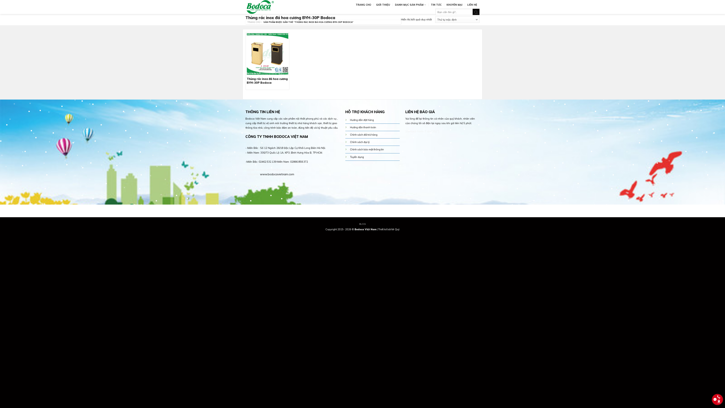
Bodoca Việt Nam (365, 229)
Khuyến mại (454, 4)
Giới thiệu (383, 4)
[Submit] (476, 12)
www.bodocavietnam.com (277, 174)
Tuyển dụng (357, 156)
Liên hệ (472, 4)
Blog (362, 224)
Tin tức (436, 4)
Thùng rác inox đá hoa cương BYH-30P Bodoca (267, 80)
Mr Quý (395, 229)
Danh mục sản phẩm (409, 4)
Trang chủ (363, 4)
